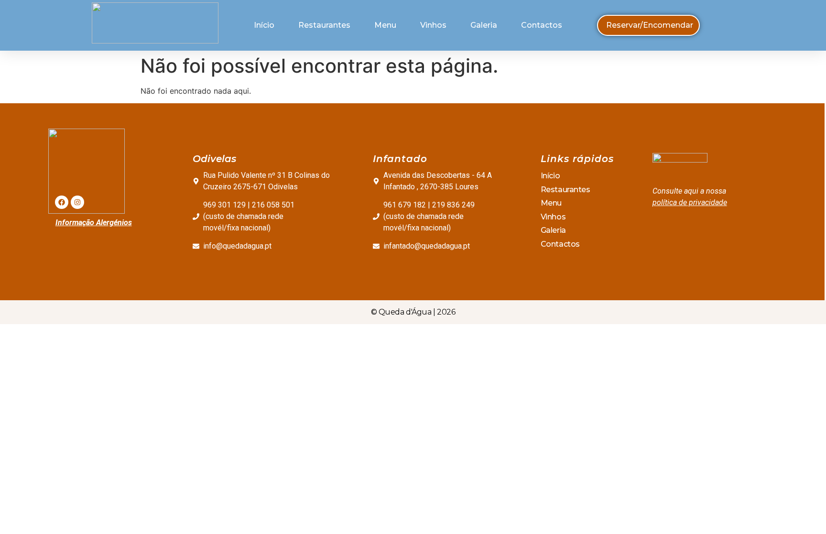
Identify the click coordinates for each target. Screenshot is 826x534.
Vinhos (433, 25)
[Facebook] (61, 202)
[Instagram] (77, 202)
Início (264, 25)
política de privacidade (689, 202)
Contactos (541, 25)
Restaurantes (324, 25)
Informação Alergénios (93, 222)
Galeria (483, 25)
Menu (385, 25)
